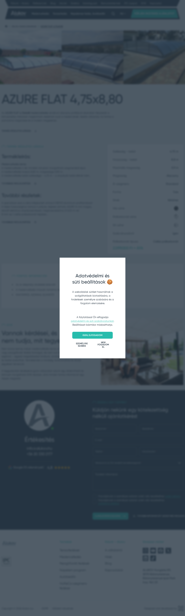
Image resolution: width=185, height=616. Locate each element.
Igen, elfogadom (92, 335)
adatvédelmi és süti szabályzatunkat (92, 320)
